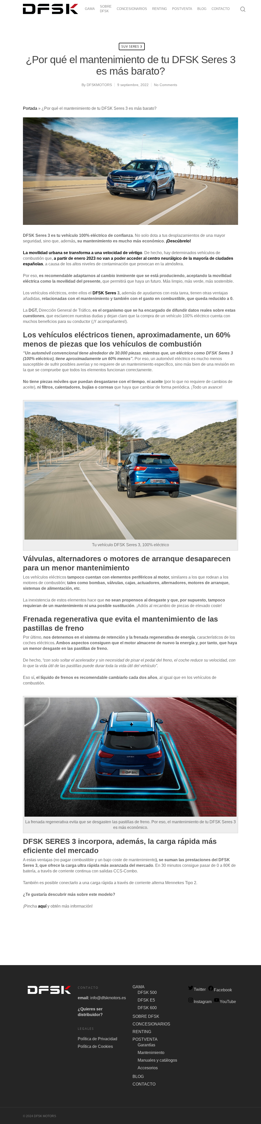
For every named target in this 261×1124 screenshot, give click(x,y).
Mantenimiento (151, 1052)
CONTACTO (221, 9)
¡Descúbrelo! (178, 241)
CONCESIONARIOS (132, 9)
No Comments (165, 85)
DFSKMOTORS (99, 85)
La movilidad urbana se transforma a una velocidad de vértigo (82, 253)
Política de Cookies (95, 1046)
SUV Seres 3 (131, 46)
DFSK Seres (104, 293)
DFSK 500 (147, 992)
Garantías (146, 1045)
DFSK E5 (146, 1000)
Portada (30, 108)
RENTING (159, 9)
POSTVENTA (182, 9)
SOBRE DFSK (106, 9)
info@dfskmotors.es (108, 998)
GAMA (90, 9)
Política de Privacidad (97, 1039)
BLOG (201, 9)
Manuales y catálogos (157, 1060)
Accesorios (148, 1068)
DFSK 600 (147, 1008)
